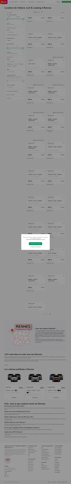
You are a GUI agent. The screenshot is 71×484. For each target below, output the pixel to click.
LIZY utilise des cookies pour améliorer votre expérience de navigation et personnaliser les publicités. (35, 238)
